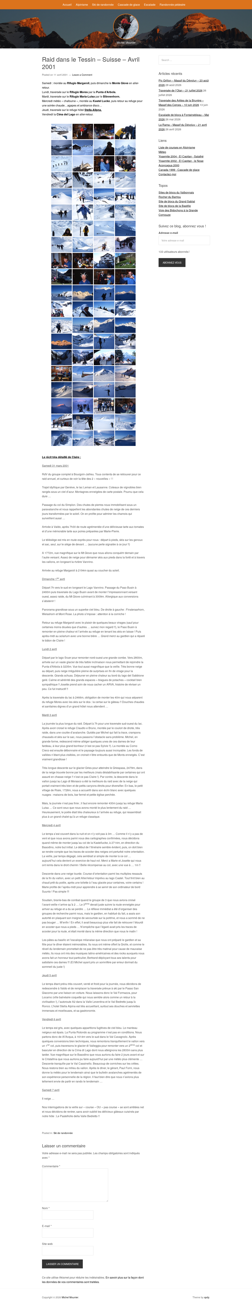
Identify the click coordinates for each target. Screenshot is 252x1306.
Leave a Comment (82, 74)
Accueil (67, 5)
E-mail (47, 1226)
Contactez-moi (167, 174)
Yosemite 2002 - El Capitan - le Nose (181, 161)
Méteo (162, 152)
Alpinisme (82, 5)
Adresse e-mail (168, 233)
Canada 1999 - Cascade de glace (179, 170)
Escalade (149, 5)
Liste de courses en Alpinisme (177, 147)
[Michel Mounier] (126, 38)
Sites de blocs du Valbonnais (176, 192)
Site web (47, 1244)
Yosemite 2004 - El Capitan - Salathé (181, 156)
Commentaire (51, 1166)
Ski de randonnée (103, 5)
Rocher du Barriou (170, 197)
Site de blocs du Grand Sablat (177, 201)
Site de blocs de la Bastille (175, 206)
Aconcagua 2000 (169, 165)
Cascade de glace (129, 5)
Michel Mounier (70, 1297)
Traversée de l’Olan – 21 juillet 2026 (180, 90)
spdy (206, 1297)
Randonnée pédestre (172, 5)
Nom (46, 1208)
